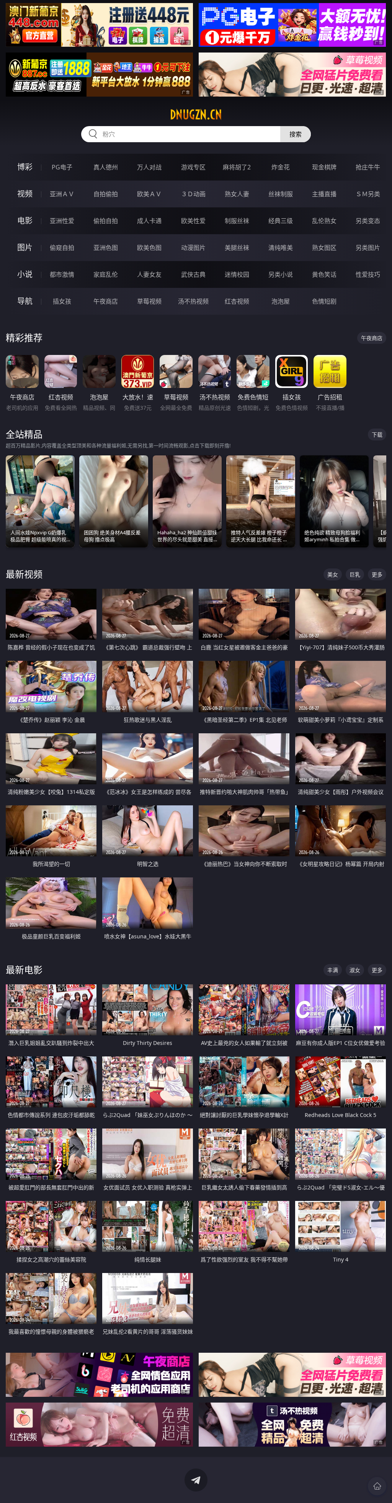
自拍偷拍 (105, 194)
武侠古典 (193, 274)
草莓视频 (149, 301)
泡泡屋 (280, 301)
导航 (25, 301)
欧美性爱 (193, 221)
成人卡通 (149, 221)
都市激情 (62, 274)
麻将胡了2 (237, 167)
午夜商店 (105, 301)
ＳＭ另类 (368, 194)
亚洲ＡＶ (62, 194)
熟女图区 (324, 247)
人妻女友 (149, 274)
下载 (377, 434)
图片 (25, 247)
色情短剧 (324, 301)
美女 (332, 574)
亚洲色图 (105, 247)
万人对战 (149, 167)
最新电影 (24, 969)
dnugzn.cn (196, 114)
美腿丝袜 (237, 247)
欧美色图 (149, 247)
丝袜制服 (280, 194)
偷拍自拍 (105, 221)
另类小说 (280, 274)
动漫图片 (193, 247)
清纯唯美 (280, 247)
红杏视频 (237, 301)
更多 (377, 574)
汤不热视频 (193, 301)
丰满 (332, 970)
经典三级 (280, 221)
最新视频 (24, 574)
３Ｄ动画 (193, 194)
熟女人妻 (237, 194)
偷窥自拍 (62, 247)
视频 (25, 194)
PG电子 (62, 167)
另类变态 (368, 221)
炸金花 (280, 167)
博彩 (25, 167)
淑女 (355, 970)
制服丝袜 (237, 221)
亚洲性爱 (62, 221)
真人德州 (105, 167)
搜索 (295, 134)
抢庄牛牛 (368, 167)
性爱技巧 (368, 274)
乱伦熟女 (324, 221)
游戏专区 (193, 167)
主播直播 (324, 194)
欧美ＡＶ (149, 194)
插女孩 (62, 301)
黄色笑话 (324, 274)
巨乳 (355, 574)
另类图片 (368, 247)
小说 (25, 274)
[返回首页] (377, 1486)
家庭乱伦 (105, 274)
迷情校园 (237, 274)
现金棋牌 (324, 167)
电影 (25, 220)
